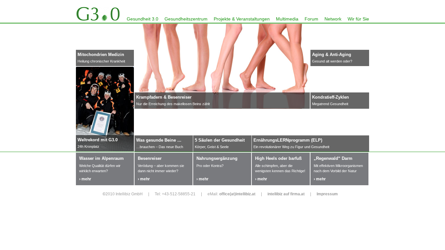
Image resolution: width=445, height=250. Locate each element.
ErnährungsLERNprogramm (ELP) (287, 140)
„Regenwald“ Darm (333, 158)
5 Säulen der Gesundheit (220, 140)
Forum (311, 18)
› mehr (85, 179)
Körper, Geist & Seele (212, 147)
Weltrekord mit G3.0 (98, 139)
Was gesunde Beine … (158, 140)
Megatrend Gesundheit (330, 104)
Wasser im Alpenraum (101, 158)
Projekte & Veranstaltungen (242, 18)
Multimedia (287, 18)
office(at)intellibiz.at (237, 194)
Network (332, 18)
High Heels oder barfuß (278, 158)
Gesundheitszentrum (186, 18)
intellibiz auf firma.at (286, 194)
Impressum (327, 194)
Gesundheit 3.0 (142, 18)
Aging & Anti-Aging (331, 54)
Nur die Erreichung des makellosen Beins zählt (173, 104)
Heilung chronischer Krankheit (101, 61)
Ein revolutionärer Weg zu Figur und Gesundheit (291, 147)
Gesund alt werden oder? (332, 61)
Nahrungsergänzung (216, 158)
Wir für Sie (358, 18)
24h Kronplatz (88, 146)
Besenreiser (150, 158)
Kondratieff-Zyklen (330, 97)
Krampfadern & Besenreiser (164, 97)
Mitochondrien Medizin (101, 54)
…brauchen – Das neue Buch (159, 147)
